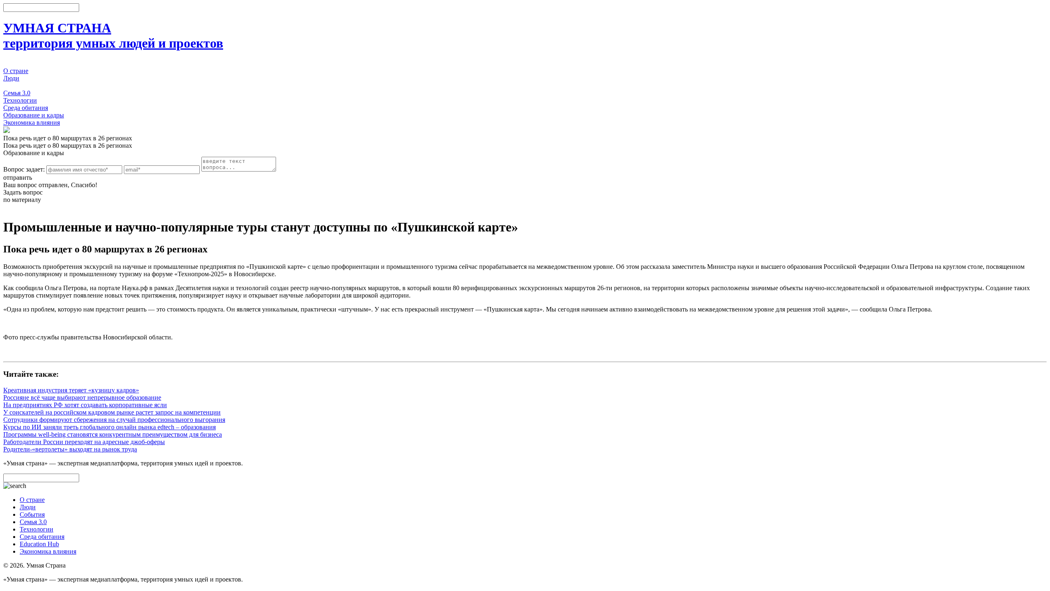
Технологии (20, 100)
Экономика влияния (31, 122)
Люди (11, 78)
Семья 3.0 (16, 92)
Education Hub (39, 544)
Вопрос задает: (24, 169)
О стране (15, 70)
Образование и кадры (33, 115)
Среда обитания (25, 107)
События (15, 85)
